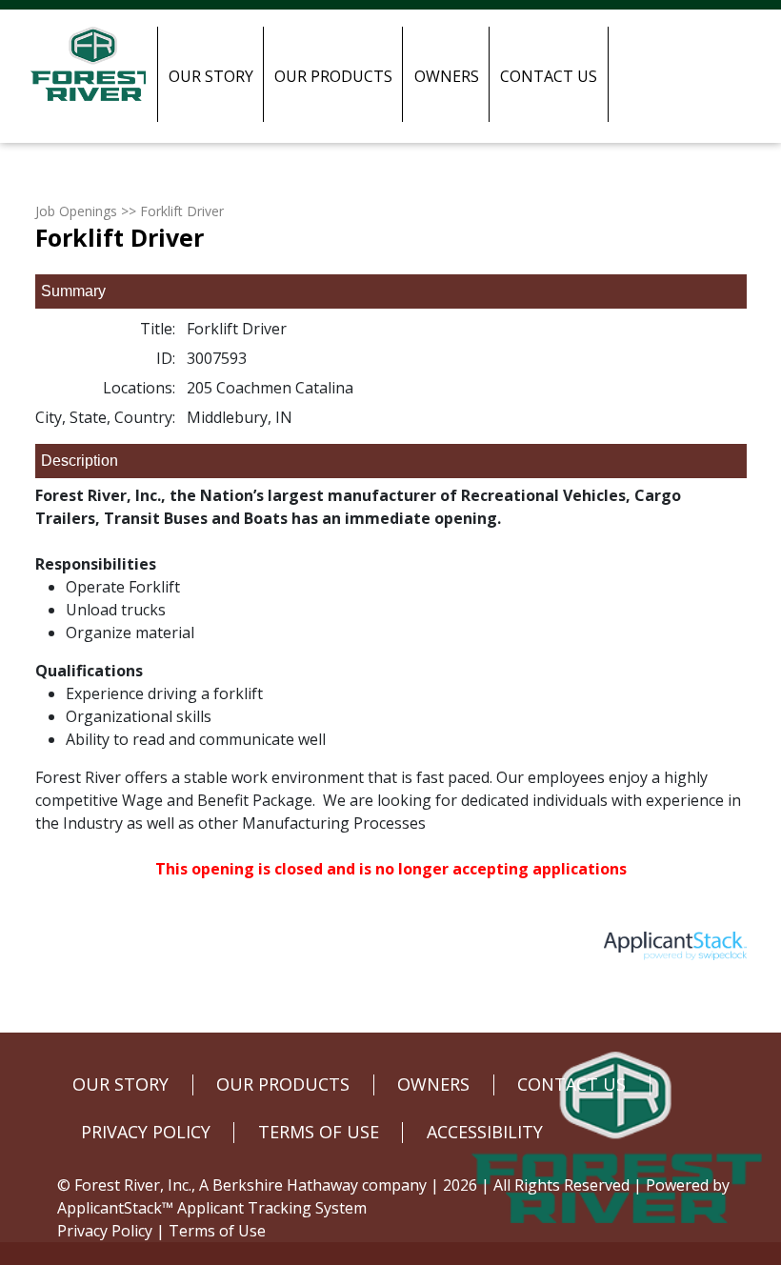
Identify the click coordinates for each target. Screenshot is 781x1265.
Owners (446, 76)
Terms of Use (217, 1230)
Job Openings (76, 211)
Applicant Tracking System (272, 1207)
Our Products (333, 76)
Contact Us (548, 76)
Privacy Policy (104, 1230)
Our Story (211, 76)
